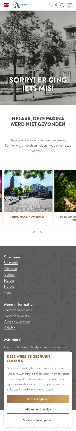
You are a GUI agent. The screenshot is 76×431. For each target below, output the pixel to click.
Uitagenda (11, 262)
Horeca (9, 286)
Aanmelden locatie (17, 315)
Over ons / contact (17, 321)
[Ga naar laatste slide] (34, 232)
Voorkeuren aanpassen (38, 420)
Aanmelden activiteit (18, 309)
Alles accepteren (38, 398)
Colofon (9, 327)
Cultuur (9, 274)
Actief (8, 292)
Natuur (9, 280)
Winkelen (10, 268)
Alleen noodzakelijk (38, 409)
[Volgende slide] (40, 232)
